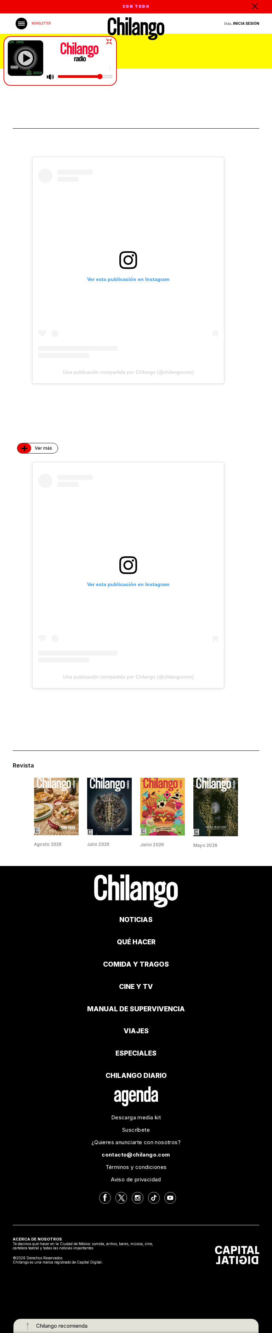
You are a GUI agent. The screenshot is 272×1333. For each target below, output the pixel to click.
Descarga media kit (136, 1117)
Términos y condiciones (136, 1167)
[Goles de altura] (215, 806)
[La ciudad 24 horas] (109, 806)
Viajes (136, 1031)
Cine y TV (136, 987)
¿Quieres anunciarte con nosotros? (136, 1142)
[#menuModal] (21, 23)
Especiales (136, 1053)
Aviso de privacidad (136, 1179)
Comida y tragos (136, 964)
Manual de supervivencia (136, 1009)
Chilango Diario (136, 1076)
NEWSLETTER (41, 23)
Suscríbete (136, 1129)
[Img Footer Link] (136, 1096)
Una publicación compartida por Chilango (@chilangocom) (128, 372)
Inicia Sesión (246, 23)
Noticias (136, 920)
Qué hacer (136, 942)
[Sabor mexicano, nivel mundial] (162, 806)
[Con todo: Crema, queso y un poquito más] (56, 806)
